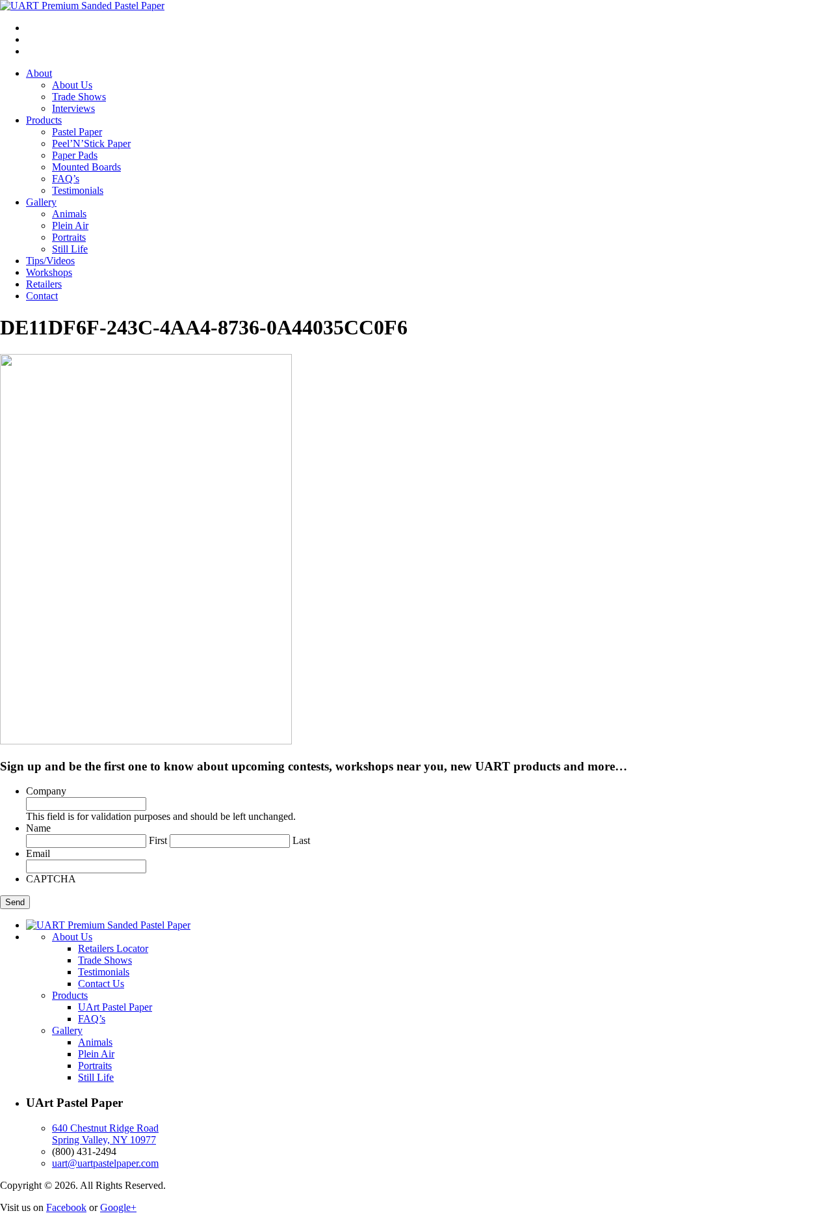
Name (38, 828)
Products (44, 120)
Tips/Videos (50, 260)
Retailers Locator (113, 948)
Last (301, 840)
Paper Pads (75, 155)
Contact (42, 295)
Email (38, 853)
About (39, 73)
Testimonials (77, 190)
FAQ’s (65, 178)
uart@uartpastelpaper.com (105, 1163)
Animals (69, 213)
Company (46, 790)
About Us (72, 84)
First (158, 840)
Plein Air (70, 225)
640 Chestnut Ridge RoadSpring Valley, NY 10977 (105, 1133)
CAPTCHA (51, 878)
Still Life (70, 248)
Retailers (44, 284)
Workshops (49, 272)
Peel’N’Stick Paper (91, 143)
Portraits (69, 237)
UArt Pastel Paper (115, 1007)
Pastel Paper (77, 131)
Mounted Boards (86, 166)
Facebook (66, 1207)
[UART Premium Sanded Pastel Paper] (82, 5)
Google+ (118, 1207)
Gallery (41, 202)
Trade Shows (79, 96)
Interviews (73, 108)
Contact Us (101, 983)
